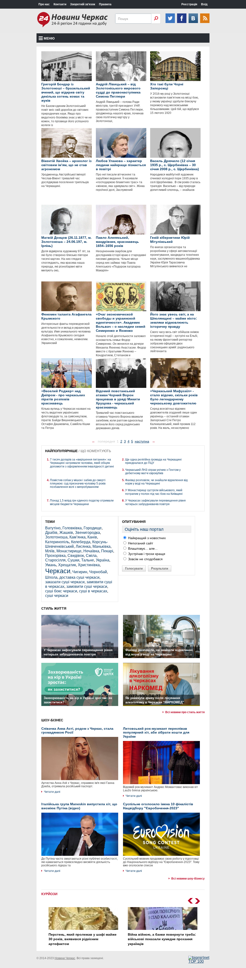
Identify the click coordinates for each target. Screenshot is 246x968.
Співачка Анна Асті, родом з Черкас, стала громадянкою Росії (77, 731)
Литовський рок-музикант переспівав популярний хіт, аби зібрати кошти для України (156, 733)
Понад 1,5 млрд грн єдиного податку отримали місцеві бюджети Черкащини (82, 502)
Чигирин (79, 572)
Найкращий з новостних (146, 538)
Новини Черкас (65, 958)
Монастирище (68, 551)
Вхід (204, 4)
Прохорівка (55, 556)
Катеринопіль (57, 542)
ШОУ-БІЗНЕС (52, 720)
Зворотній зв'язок (82, 4)
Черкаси (57, 571)
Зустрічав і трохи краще (146, 554)
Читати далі (52, 791)
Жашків (66, 533)
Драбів (51, 533)
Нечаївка (91, 551)
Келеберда (80, 542)
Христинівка (89, 565)
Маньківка (101, 546)
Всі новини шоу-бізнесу (188, 878)
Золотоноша (56, 537)
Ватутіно (53, 528)
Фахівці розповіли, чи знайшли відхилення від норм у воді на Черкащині (156, 481)
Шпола (51, 577)
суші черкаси (56, 596)
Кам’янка (77, 537)
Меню (49, 38)
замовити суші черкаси (86, 586)
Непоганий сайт (140, 543)
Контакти (60, 4)
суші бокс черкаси (61, 591)
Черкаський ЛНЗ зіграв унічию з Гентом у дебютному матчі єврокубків (153, 471)
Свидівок (76, 556)
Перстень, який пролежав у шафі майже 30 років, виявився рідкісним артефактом (83, 939)
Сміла (91, 556)
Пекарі (107, 551)
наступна (142, 441)
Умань (50, 565)
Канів (92, 537)
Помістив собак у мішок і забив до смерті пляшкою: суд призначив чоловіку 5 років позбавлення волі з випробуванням (77, 483)
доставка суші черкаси (79, 577)
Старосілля (55, 560)
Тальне (87, 560)
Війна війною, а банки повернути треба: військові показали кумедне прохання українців (162, 939)
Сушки (73, 560)
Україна (102, 560)
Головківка (72, 528)
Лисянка (83, 546)
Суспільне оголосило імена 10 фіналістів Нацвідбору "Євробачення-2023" (158, 806)
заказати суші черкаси (65, 582)
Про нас (44, 4)
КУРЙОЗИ (49, 894)
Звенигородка (87, 533)
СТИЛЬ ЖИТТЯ (53, 608)
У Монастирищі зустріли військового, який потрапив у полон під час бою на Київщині (154, 492)
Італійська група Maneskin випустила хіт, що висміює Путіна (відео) (79, 806)
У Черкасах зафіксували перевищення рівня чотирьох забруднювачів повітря (155, 502)
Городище (93, 528)
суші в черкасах (93, 591)
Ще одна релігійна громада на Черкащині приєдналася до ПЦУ (153, 461)
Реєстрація (189, 4)
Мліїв (50, 551)
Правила (105, 4)
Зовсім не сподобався (145, 559)
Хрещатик (67, 565)
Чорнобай (98, 572)
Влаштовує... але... (142, 548)
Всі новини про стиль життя (185, 712)
